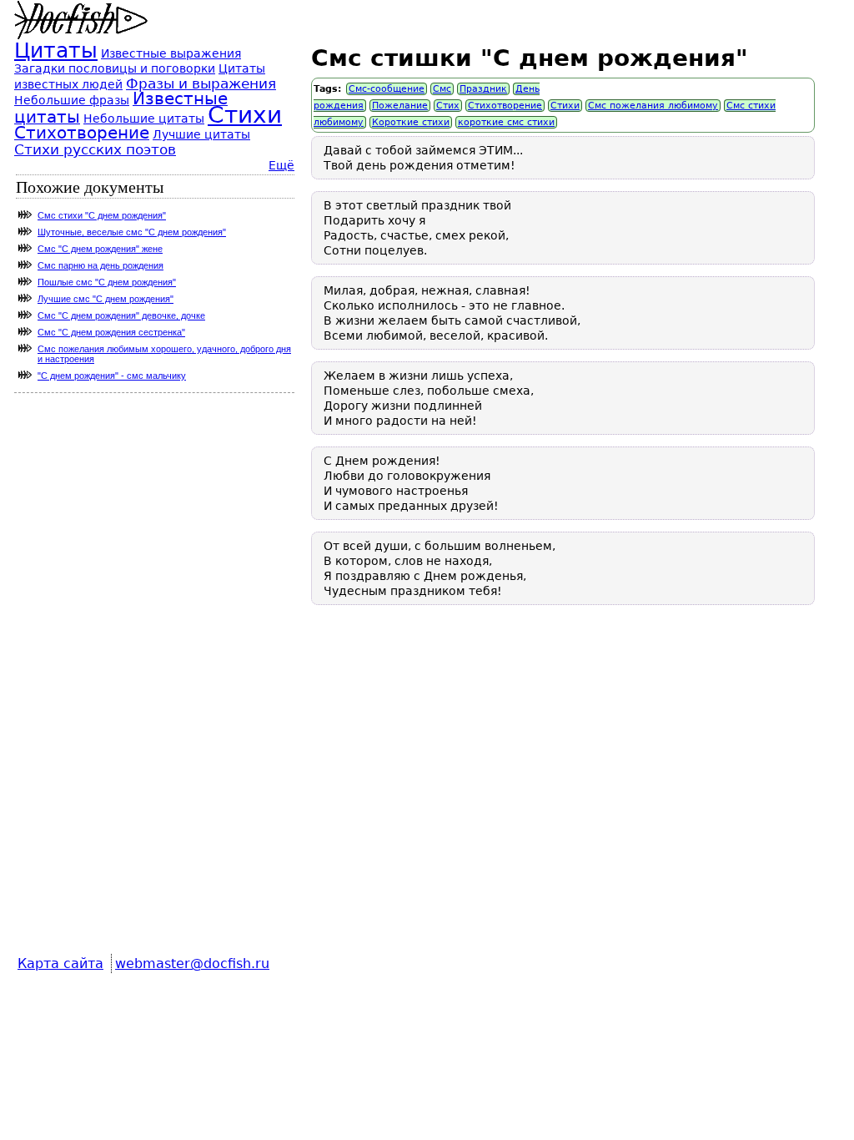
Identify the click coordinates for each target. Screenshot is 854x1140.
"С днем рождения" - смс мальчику (112, 376)
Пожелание (400, 105)
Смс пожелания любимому (653, 105)
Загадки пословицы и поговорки (114, 68)
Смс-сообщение (386, 88)
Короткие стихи (411, 122)
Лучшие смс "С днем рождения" (105, 299)
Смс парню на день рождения (100, 265)
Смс (442, 88)
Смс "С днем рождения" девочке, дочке (121, 315)
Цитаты (56, 50)
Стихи (565, 105)
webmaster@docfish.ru (192, 963)
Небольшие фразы (71, 100)
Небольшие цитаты (143, 118)
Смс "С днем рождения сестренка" (111, 332)
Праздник (483, 88)
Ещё (281, 165)
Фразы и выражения (201, 83)
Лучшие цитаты (201, 134)
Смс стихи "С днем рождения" (102, 215)
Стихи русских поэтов (95, 149)
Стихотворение (505, 105)
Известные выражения (171, 53)
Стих (448, 105)
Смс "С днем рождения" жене (100, 249)
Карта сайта (60, 963)
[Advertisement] (563, 791)
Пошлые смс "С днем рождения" (107, 282)
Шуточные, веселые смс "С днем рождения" (132, 232)
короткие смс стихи (506, 122)
